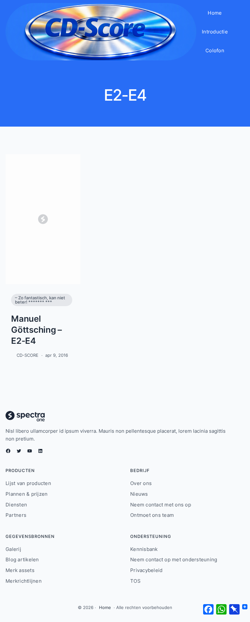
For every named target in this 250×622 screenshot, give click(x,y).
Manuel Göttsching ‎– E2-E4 (36, 330)
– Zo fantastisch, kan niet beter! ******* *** (40, 300)
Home (105, 607)
